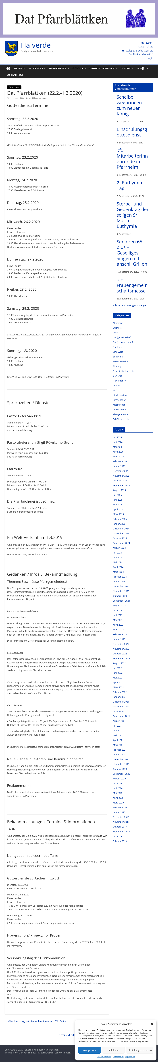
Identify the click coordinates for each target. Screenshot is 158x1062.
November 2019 (121, 821)
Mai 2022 (117, 677)
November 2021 (121, 706)
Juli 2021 (117, 725)
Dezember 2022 (121, 644)
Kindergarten (120, 395)
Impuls (116, 385)
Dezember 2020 (121, 759)
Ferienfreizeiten (121, 361)
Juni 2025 (118, 499)
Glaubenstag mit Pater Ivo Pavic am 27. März (35, 1021)
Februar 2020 (120, 807)
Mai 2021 (117, 735)
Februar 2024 (120, 576)
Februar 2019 (120, 841)
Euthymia (78, 68)
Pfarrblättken (14, 87)
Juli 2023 (117, 610)
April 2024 (118, 567)
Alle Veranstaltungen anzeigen (130, 305)
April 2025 (118, 509)
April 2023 (118, 624)
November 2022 (121, 648)
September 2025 (121, 485)
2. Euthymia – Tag (131, 185)
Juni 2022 (118, 672)
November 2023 (121, 591)
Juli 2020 (117, 783)
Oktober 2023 (120, 595)
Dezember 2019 (121, 817)
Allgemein (118, 322)
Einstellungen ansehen (140, 1050)
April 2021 (118, 740)
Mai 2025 (117, 504)
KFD (115, 390)
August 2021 (119, 720)
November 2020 (121, 764)
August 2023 (119, 605)
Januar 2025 (119, 523)
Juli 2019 (117, 836)
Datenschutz (118, 1056)
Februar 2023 (120, 634)
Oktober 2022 (120, 653)
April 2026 (118, 451)
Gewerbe (126, 68)
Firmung (117, 366)
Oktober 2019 (120, 826)
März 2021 (118, 744)
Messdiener (119, 404)
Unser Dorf (36, 68)
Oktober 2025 (120, 480)
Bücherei (117, 327)
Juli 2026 (117, 437)
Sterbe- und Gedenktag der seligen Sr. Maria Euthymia (133, 215)
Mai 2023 (117, 619)
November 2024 (121, 533)
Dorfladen (118, 347)
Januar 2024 (119, 581)
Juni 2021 (118, 730)
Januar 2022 (119, 696)
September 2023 (121, 600)
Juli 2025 (117, 494)
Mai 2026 (117, 446)
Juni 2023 (118, 615)
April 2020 (118, 797)
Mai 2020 (117, 793)
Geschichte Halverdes (124, 371)
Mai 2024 (117, 562)
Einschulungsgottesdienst (132, 132)
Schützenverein (121, 419)
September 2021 (121, 716)
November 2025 (121, 475)
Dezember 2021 (121, 701)
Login (150, 58)
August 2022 (119, 663)
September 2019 (121, 831)
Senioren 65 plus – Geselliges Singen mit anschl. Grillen (132, 252)
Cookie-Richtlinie (104, 1056)
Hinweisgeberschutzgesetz (137, 50)
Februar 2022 (120, 692)
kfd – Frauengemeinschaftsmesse (132, 285)
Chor (115, 332)
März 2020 (118, 802)
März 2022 (118, 687)
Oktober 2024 (120, 538)
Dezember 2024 (121, 528)
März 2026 (118, 456)
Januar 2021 (119, 754)
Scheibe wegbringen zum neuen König (129, 105)
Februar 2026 (120, 461)
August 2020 (119, 778)
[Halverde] (8, 68)
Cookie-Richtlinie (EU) (141, 54)
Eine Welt (118, 351)
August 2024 (119, 547)
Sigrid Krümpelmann (37, 98)
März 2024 (118, 571)
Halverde (36, 45)
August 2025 (119, 490)
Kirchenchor (119, 399)
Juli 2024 (117, 552)
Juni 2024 (118, 557)
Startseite (20, 68)
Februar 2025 (120, 519)
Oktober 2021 (120, 711)
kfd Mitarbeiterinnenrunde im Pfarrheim (132, 158)
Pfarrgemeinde (58, 68)
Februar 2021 (120, 749)
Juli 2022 (117, 668)
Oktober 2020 (120, 768)
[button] (151, 1023)
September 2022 (121, 658)
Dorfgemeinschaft (122, 337)
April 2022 (118, 682)
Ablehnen (113, 1050)
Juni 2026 (118, 442)
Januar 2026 (119, 466)
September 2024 (121, 543)
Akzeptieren (89, 1050)
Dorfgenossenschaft (102, 68)
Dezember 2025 (121, 470)
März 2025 (118, 514)
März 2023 (118, 629)
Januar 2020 (119, 812)
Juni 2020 (118, 788)
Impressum (130, 1056)
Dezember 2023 (121, 586)
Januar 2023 (119, 639)
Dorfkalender (15, 74)
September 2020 (121, 773)
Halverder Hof (120, 380)
